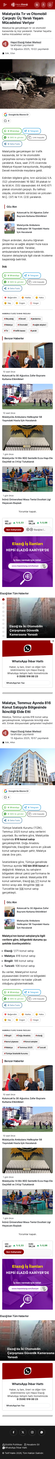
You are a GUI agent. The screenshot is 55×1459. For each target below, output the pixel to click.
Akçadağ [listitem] (8, 319)
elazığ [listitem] (39, 1035)
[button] (37, 5)
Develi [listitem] (22, 319)
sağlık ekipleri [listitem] (39, 325)
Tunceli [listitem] (42, 1047)
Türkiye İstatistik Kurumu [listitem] (16, 1053)
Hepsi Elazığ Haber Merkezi (26, 42)
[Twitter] (22, 1432)
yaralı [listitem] (34, 330)
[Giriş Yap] (43, 5)
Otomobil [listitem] (22, 325)
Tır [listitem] (6, 330)
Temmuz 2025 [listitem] (25, 1047)
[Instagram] (32, 1432)
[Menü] (5, 5)
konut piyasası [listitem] (11, 1041)
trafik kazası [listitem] (19, 330)
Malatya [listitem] (8, 325)
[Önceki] (28, 530)
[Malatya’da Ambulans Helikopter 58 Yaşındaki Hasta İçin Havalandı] (27, 228)
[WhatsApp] (41, 1432)
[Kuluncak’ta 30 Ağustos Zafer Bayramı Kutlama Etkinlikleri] (27, 216)
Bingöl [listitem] (7, 1035)
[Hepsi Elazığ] (19, 4)
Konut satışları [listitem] (30, 1041)
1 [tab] (3, 600)
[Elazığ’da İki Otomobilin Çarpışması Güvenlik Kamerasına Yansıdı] (27, 618)
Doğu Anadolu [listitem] (23, 1035)
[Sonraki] (31, 530)
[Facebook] (13, 1432)
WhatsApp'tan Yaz (15, 683)
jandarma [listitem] (35, 319)
